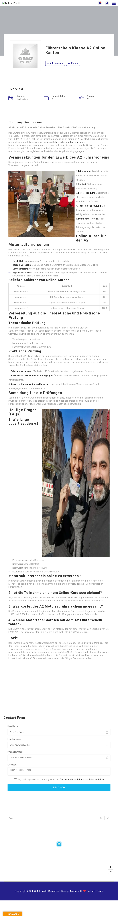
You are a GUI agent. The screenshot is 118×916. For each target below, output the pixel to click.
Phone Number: (15, 752)
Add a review (56, 63)
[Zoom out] (110, 871)
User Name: (13, 726)
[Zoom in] (110, 867)
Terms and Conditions (72, 779)
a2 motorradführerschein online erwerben (62, 142)
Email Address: (15, 739)
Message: (12, 764)
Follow (74, 63)
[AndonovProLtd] (30, 3)
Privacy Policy (96, 779)
